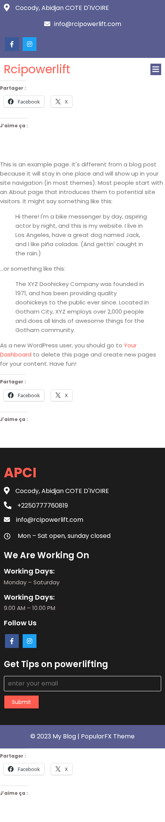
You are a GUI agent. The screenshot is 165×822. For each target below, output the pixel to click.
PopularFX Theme (108, 736)
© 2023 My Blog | (55, 736)
